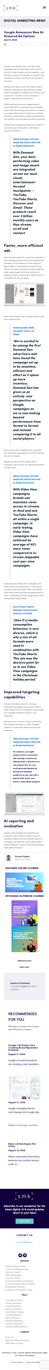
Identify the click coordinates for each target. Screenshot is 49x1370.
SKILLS (24, 1295)
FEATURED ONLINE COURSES (21, 868)
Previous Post (24, 961)
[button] (44, 7)
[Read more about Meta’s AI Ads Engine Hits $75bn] (23, 1125)
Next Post (24, 967)
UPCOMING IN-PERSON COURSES (24, 896)
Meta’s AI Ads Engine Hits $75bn (22, 1145)
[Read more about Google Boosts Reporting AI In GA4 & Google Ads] (24, 1087)
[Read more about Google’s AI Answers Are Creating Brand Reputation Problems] (24, 1028)
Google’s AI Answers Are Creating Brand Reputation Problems (23, 1047)
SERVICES (24, 1261)
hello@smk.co (27, 1242)
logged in (25, 986)
